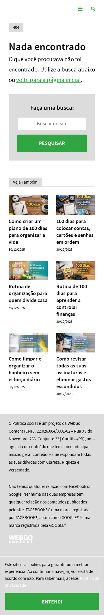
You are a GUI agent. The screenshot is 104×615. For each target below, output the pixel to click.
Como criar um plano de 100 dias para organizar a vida (28, 232)
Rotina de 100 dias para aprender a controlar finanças (71, 300)
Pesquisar (52, 143)
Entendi (52, 601)
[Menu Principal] (80, 9)
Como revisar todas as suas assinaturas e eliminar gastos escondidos (73, 372)
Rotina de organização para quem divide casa (28, 293)
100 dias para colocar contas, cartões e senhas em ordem (75, 232)
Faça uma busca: (52, 108)
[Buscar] (93, 9)
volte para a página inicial (48, 80)
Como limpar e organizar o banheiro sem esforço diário (25, 369)
